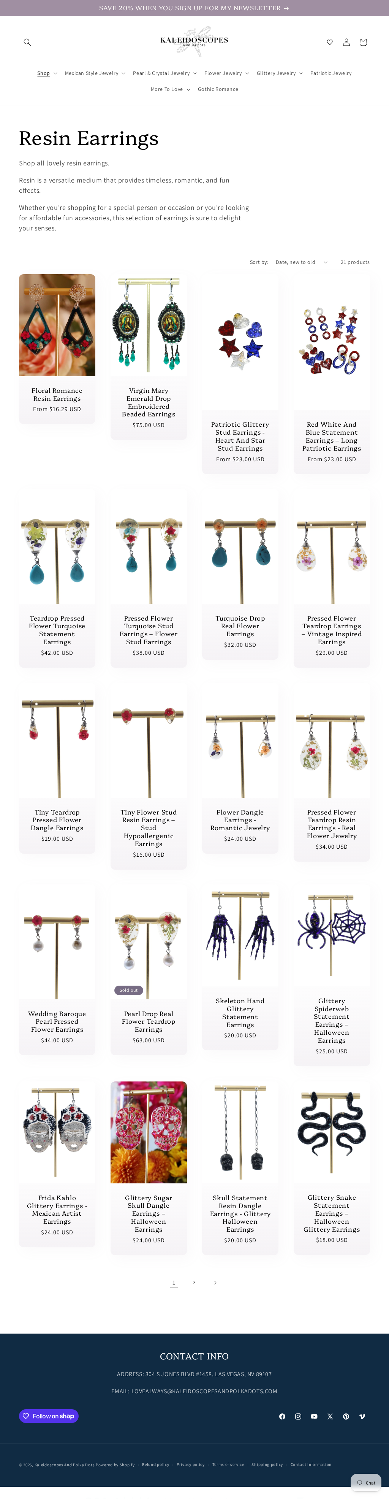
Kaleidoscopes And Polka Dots (65, 1464)
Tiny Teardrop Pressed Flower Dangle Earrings (57, 820)
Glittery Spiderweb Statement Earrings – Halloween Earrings (332, 1020)
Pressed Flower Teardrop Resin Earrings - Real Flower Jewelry (332, 824)
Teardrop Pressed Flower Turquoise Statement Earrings (57, 630)
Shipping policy (267, 1464)
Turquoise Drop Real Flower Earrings (240, 626)
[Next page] (215, 1282)
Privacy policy (191, 1464)
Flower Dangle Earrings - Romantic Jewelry (240, 820)
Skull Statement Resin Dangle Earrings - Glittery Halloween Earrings (240, 1213)
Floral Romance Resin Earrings (57, 394)
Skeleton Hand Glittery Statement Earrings (240, 1013)
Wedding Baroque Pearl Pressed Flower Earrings (57, 1021)
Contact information (311, 1464)
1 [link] (174, 1282)
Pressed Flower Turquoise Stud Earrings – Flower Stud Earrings (148, 630)
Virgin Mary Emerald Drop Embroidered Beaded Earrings (149, 402)
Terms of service (228, 1464)
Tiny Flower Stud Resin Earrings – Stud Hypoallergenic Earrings (148, 828)
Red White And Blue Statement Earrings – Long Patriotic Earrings (331, 436)
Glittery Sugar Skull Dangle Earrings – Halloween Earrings (148, 1213)
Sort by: (259, 262)
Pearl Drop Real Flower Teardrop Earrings (149, 1021)
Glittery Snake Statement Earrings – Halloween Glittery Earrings (332, 1213)
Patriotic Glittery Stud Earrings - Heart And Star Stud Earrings (240, 436)
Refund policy (155, 1464)
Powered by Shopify (115, 1464)
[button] (27, 42)
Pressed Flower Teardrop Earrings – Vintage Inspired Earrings (332, 630)
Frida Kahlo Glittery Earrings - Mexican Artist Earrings (57, 1209)
